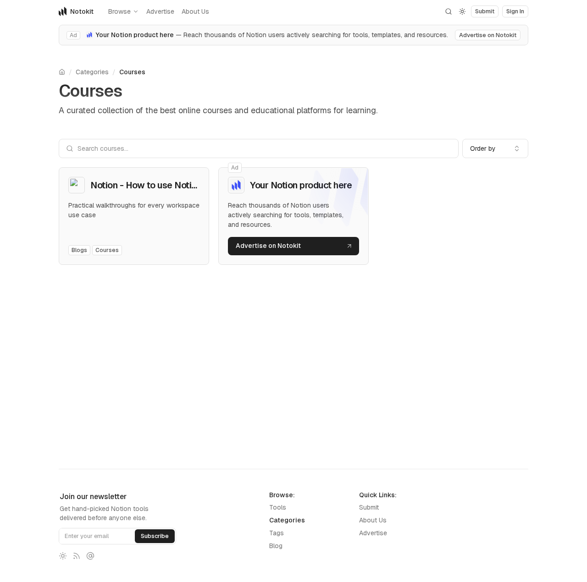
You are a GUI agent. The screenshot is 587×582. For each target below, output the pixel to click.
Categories (92, 72)
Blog (275, 546)
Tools (277, 507)
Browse (119, 11)
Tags (276, 533)
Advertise (160, 11)
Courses (132, 72)
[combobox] (495, 148)
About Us (195, 11)
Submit (369, 507)
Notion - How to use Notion (145, 185)
